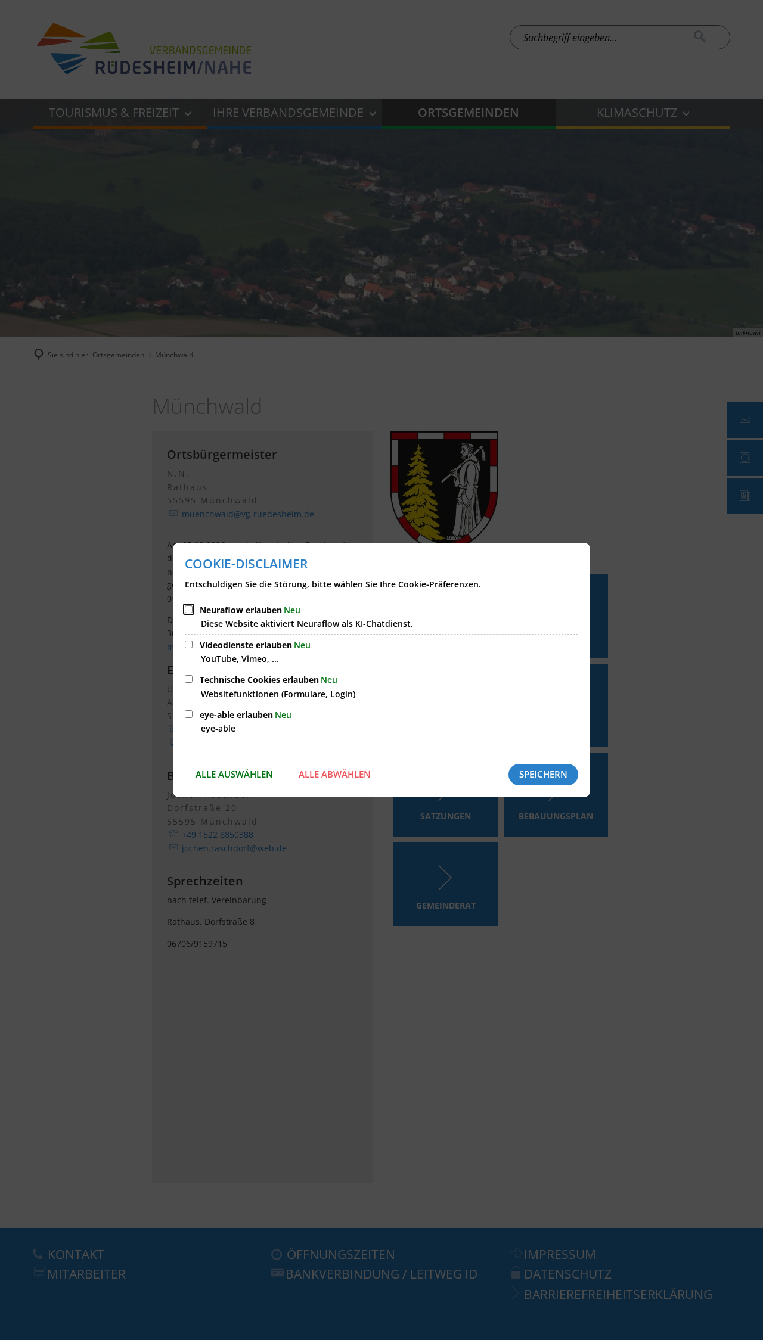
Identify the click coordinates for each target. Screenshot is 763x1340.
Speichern (543, 774)
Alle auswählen (234, 774)
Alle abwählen (335, 774)
